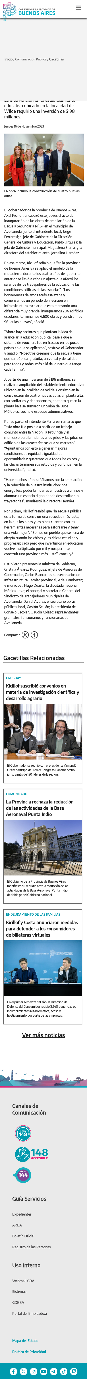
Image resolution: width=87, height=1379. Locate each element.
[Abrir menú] (78, 7)
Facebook (34, 635)
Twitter (25, 635)
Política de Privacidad (29, 1352)
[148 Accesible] (30, 1153)
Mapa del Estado (25, 1340)
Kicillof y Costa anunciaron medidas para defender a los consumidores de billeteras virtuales (42, 928)
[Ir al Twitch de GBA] (73, 1371)
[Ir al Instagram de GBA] (33, 1371)
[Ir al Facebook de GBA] (13, 1371)
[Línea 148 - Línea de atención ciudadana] (21, 1132)
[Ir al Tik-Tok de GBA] (63, 1371)
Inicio (8, 59)
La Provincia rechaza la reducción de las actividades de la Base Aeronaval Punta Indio (40, 808)
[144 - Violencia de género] (21, 1174)
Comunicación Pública (31, 59)
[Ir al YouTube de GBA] (43, 1371)
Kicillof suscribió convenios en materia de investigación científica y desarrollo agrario (42, 692)
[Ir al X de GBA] (23, 1371)
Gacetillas (56, 59)
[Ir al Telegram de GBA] (53, 1371)
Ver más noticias (43, 1035)
